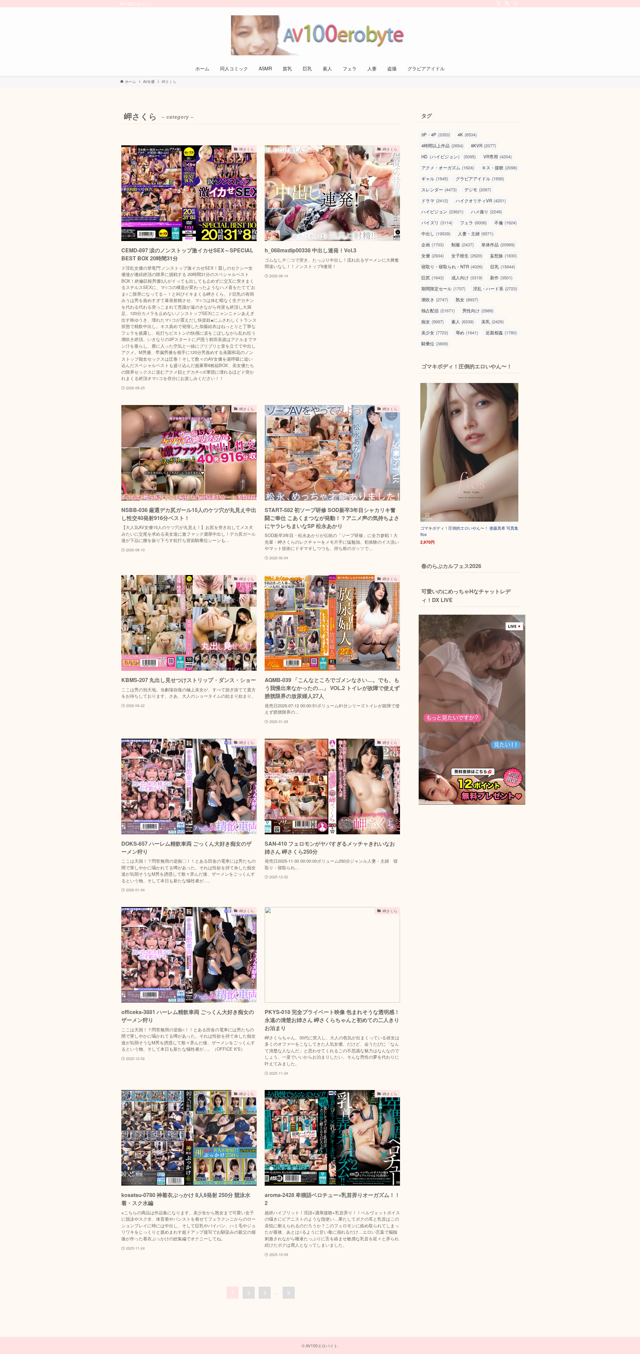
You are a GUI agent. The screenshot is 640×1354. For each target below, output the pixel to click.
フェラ (473, 222)
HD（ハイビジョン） (448, 156)
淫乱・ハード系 (495, 288)
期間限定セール (443, 288)
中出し (435, 233)
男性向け (477, 310)
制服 (462, 244)
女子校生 (466, 255)
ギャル (434, 178)
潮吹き (434, 299)
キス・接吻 (499, 167)
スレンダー (439, 189)
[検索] (515, 3)
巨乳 (502, 266)
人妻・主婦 (475, 233)
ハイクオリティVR (481, 200)
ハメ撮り (486, 211)
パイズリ (436, 222)
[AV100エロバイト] (320, 35)
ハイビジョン (442, 211)
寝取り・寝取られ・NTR (452, 266)
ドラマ (434, 200)
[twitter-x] (498, 3)
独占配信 (438, 310)
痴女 (432, 321)
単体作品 (498, 244)
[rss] (507, 3)
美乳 (492, 321)
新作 (501, 277)
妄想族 (503, 255)
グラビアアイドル (480, 178)
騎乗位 (434, 343)
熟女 (467, 299)
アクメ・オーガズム (447, 167)
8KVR (483, 145)
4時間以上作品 (442, 145)
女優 (432, 255)
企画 (432, 244)
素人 (462, 321)
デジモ (477, 189)
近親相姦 (501, 332)
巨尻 (432, 277)
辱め (467, 332)
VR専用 (497, 156)
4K (467, 134)
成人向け (466, 277)
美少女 (434, 332)
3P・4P (435, 134)
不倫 (505, 222)
